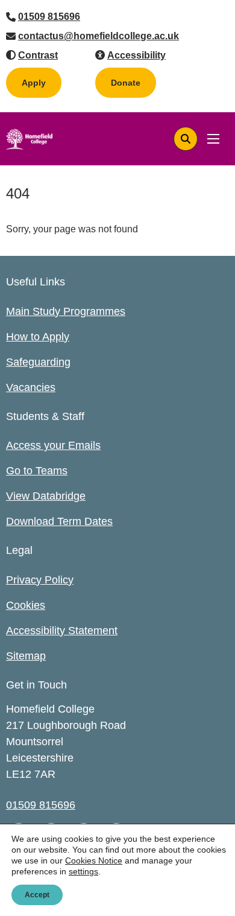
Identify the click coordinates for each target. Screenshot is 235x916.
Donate (133, 82)
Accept (37, 895)
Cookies (25, 605)
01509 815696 (49, 16)
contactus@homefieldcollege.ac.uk (98, 36)
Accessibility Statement (62, 630)
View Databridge (46, 496)
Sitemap (26, 655)
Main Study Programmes (65, 311)
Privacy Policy (40, 579)
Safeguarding (38, 362)
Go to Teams (36, 470)
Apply (34, 82)
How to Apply (37, 336)
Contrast (38, 55)
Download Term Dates (59, 521)
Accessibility (136, 55)
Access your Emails (53, 445)
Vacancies (30, 387)
